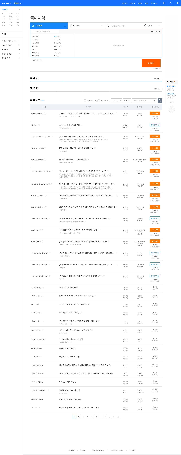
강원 (17, 19)
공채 (146, 3)
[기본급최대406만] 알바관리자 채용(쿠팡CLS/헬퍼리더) (80, 276)
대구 (3, 16)
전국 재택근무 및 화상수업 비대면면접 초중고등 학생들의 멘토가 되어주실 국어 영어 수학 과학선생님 (87, 114)
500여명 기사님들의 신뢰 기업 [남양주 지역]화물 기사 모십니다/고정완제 (87, 207)
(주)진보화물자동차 (37, 195)
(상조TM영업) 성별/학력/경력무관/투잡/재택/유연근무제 (80, 137)
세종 (3, 19)
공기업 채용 (6, 58)
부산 (10, 16)
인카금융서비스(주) (37, 148)
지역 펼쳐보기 (154, 31)
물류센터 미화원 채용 (67, 348)
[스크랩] (117, 113)
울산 (17, 16)
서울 (3, 13)
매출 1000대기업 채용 (9, 41)
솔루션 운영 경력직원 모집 (69, 125)
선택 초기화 (157, 68)
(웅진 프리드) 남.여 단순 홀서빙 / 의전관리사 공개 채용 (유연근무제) (85, 184)
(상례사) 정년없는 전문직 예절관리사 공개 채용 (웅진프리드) (82, 171)
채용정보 (125, 3)
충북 (3, 22)
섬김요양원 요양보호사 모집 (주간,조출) (74, 304)
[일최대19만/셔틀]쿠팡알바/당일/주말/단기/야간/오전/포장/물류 (83, 218)
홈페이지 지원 (155, 125)
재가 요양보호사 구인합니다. (70, 399)
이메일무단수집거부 (116, 450)
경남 (3, 25)
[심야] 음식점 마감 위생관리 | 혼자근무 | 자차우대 (78, 230)
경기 (10, 19)
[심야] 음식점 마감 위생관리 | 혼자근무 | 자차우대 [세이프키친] (83, 242)
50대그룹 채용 (7, 45)
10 (114, 417)
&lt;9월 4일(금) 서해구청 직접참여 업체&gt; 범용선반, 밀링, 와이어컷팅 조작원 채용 (87, 373)
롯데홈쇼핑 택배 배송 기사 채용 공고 (73, 160)
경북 (17, 22)
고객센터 (132, 450)
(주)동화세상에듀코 (37, 113)
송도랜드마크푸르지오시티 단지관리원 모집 (76, 330)
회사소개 (71, 450)
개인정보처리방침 (98, 450)
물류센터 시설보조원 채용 (69, 357)
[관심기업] (45, 114)
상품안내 (157, 78)
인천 (10, 13)
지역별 (132, 3)
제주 (3, 28)
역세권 (4, 34)
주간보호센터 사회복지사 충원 (71, 339)
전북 (10, 25)
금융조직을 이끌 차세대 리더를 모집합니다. (76, 148)
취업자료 (154, 3)
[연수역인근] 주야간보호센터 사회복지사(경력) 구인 (79, 321)
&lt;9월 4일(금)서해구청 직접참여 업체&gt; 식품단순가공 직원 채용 (84, 365)
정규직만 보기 (105, 100)
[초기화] (160, 100)
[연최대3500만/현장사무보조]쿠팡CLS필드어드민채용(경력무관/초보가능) (87, 253)
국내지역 (5, 9)
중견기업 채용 (7, 54)
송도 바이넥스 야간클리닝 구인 (71, 313)
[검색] (154, 101)
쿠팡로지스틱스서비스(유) (39, 218)
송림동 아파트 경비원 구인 (69, 390)
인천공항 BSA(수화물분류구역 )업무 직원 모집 (77, 296)
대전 (17, 13)
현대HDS (34, 125)
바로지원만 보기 (92, 100)
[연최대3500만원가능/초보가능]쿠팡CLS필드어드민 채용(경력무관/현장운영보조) (87, 265)
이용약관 (83, 450)
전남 (17, 25)
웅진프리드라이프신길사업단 (40, 136)
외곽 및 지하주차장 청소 (68, 382)
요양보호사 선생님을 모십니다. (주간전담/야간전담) (79, 408)
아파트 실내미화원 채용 (68, 288)
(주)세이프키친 (36, 230)
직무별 (140, 3)
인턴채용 (5, 49)
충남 (10, 22)
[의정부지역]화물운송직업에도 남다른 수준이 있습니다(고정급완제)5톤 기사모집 (87, 195)
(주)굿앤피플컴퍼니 (37, 159)
